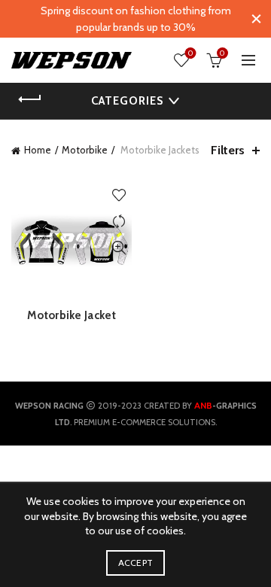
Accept (136, 562)
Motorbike (85, 150)
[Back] (30, 99)
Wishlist (190, 53)
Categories (127, 101)
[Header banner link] (120, 19)
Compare (118, 221)
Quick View (118, 248)
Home (37, 150)
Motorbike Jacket (71, 315)
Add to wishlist (118, 195)
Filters (228, 150)
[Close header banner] (256, 19)
